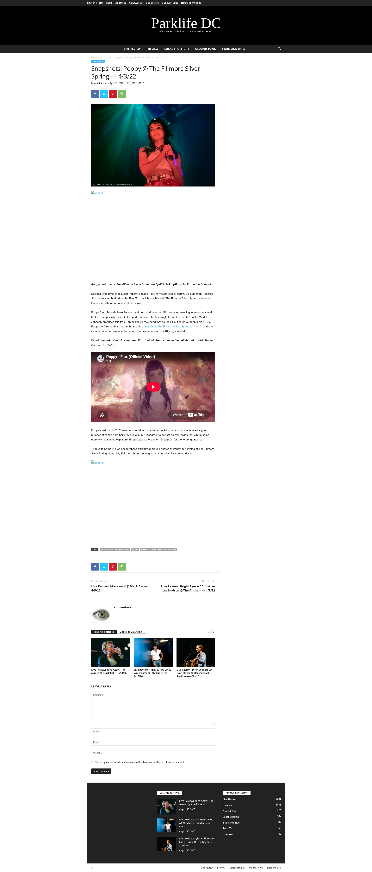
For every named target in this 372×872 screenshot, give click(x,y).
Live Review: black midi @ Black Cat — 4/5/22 (119, 588)
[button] (279, 49)
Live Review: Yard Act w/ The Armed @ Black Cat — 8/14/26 (109, 671)
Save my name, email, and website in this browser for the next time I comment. (140, 762)
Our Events (152, 2)
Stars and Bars (233, 49)
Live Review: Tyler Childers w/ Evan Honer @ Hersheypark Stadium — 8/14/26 (194, 673)
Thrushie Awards (191, 2)
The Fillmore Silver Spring (163, 549)
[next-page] (213, 632)
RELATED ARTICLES (104, 631)
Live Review (132, 49)
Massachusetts (122, 549)
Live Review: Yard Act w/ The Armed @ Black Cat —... (196, 802)
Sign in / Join (95, 2)
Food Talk (228, 828)
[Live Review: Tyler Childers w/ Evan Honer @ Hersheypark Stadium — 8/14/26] (196, 652)
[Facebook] (95, 94)
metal (135, 549)
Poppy (144, 549)
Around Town (205, 49)
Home (109, 2)
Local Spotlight (176, 49)
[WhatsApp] (122, 94)
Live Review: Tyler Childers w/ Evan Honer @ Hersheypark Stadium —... (197, 842)
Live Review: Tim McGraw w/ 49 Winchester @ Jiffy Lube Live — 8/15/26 (152, 673)
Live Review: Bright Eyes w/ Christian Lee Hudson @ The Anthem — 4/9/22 (188, 588)
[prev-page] (209, 632)
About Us (120, 2)
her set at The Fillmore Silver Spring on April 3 (173, 326)
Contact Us (136, 2)
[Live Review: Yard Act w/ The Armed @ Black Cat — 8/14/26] (110, 652)
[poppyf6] (153, 501)
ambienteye (100, 83)
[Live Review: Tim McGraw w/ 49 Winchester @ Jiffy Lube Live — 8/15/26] (153, 652)
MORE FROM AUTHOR (131, 631)
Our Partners (170, 2)
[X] (104, 94)
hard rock (106, 549)
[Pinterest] (113, 94)
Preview (152, 49)
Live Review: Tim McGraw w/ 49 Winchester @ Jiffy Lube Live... (196, 823)
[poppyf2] (153, 232)
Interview (228, 834)
